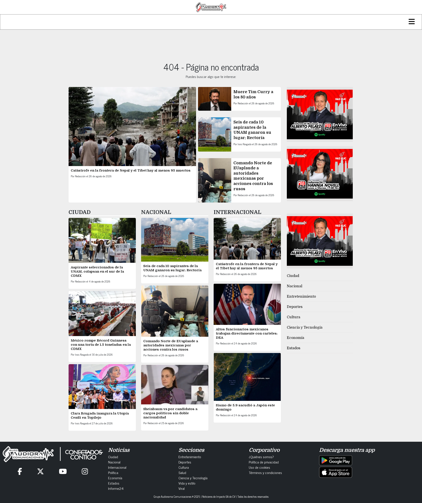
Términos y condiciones (265, 472)
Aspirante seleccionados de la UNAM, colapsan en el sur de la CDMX (97, 271)
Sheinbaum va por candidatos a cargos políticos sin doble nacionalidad (170, 413)
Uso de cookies (259, 467)
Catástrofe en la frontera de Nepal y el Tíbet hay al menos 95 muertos (131, 170)
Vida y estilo (186, 483)
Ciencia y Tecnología (304, 327)
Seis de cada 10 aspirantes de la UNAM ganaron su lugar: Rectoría (172, 268)
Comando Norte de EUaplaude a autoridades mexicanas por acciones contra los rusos (170, 345)
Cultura (293, 317)
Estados (293, 348)
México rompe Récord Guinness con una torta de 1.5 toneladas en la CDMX (101, 344)
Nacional (294, 286)
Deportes (294, 307)
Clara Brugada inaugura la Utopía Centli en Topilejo (100, 415)
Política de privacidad (264, 462)
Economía (295, 338)
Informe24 (116, 488)
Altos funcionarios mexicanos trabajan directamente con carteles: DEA (247, 333)
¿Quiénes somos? (261, 457)
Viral (181, 488)
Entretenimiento (301, 297)
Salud (182, 472)
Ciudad (293, 276)
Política (113, 472)
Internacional (117, 467)
